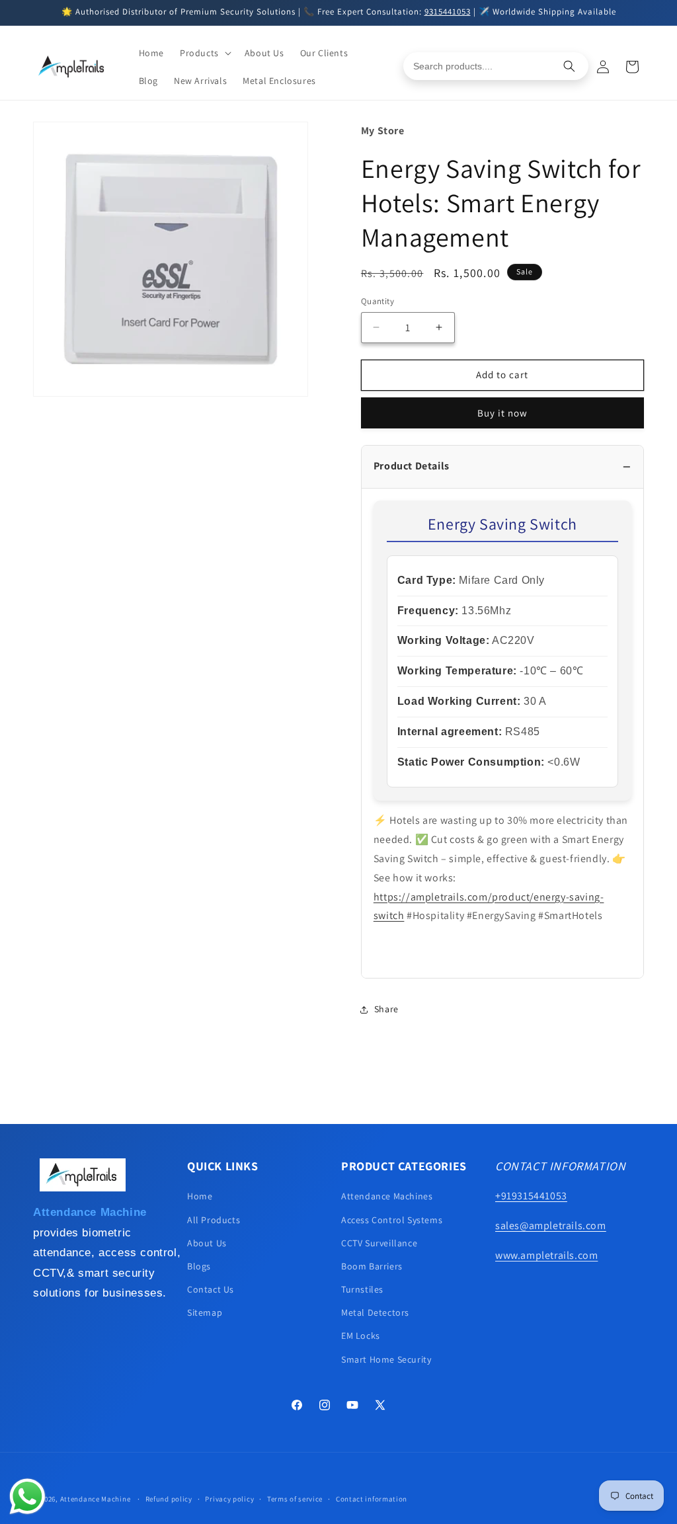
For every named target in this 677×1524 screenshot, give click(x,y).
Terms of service (295, 1499)
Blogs (199, 1266)
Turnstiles (362, 1289)
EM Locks (360, 1336)
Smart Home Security (386, 1359)
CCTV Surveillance (379, 1243)
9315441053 (447, 11)
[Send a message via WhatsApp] (27, 1496)
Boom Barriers (372, 1266)
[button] (204, 53)
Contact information (371, 1499)
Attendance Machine (95, 1499)
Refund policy (168, 1499)
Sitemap (204, 1312)
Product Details (412, 466)
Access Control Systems (391, 1220)
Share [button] (386, 1009)
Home (199, 1196)
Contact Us (210, 1289)
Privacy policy (229, 1499)
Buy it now (502, 413)
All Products (213, 1220)
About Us (207, 1243)
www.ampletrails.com (546, 1255)
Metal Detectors (375, 1312)
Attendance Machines (386, 1196)
